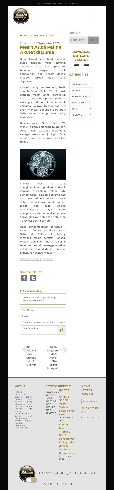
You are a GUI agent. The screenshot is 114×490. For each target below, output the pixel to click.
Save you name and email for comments (44, 322)
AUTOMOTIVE (53, 392)
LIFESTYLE (37, 35)
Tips (82, 109)
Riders (82, 91)
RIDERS (50, 395)
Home (23, 35)
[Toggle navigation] (97, 16)
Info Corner (81, 103)
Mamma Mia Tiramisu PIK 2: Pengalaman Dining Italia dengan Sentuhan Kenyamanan (67, 439)
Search (93, 40)
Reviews (82, 115)
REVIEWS (51, 413)
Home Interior (82, 98)
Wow (51, 35)
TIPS (48, 410)
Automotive (82, 85)
